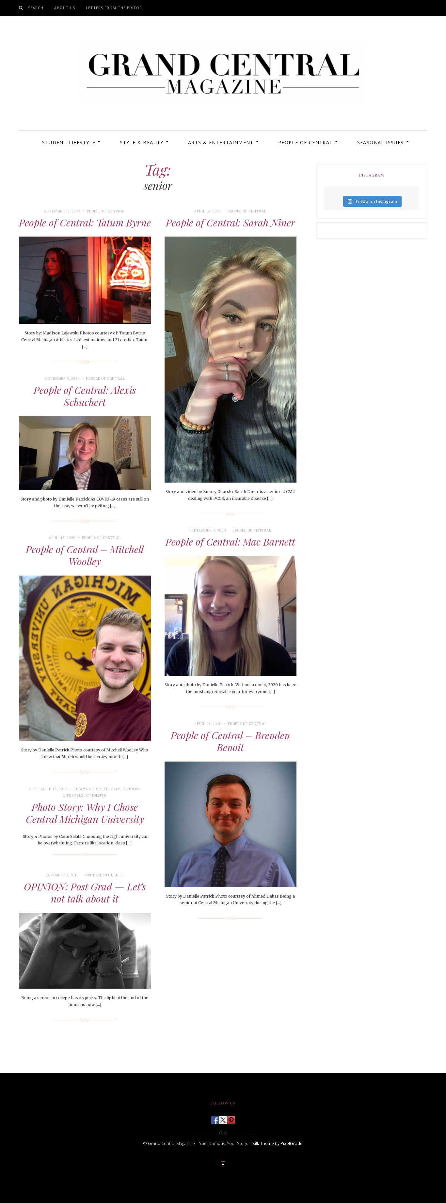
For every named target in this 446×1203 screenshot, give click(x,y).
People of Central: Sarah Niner (230, 222)
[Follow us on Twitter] (223, 1118)
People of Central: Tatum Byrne (85, 222)
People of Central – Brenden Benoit (230, 741)
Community (85, 789)
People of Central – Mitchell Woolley (85, 555)
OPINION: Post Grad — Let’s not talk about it (85, 892)
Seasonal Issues (380, 142)
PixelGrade (291, 1143)
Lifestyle (110, 789)
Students (96, 796)
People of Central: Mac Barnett (230, 541)
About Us (64, 7)
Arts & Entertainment (221, 142)
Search (36, 7)
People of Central (305, 142)
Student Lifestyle (68, 142)
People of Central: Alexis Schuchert (85, 396)
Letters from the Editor (114, 7)
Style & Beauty (142, 142)
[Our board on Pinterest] (231, 1118)
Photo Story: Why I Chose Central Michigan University (85, 813)
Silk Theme (263, 1143)
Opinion (93, 875)
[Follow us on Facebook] (215, 1118)
